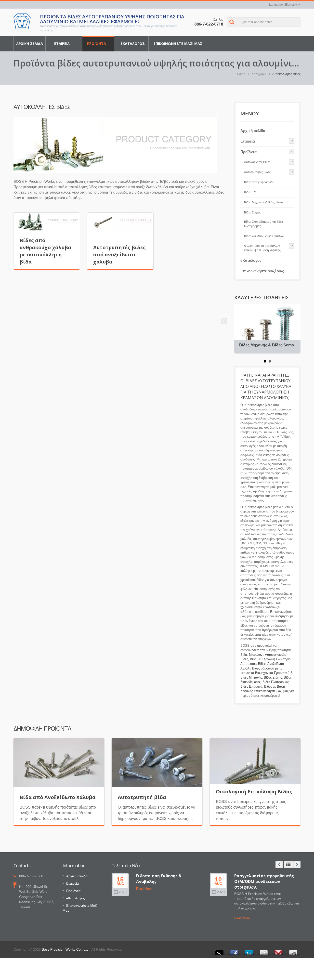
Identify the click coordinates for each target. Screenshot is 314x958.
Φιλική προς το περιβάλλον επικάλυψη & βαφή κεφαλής (262, 248)
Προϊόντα (97, 43)
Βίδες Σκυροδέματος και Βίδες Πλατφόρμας (264, 224)
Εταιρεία (62, 43)
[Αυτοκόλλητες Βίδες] (115, 145)
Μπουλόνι (256, 654)
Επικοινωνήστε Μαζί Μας (178, 43)
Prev (279, 864)
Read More (144, 889)
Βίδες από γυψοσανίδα (259, 182)
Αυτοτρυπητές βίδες (257, 172)
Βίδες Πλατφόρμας (275, 682)
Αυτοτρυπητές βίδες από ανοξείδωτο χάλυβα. (119, 254)
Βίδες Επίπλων (251, 686)
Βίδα (243, 654)
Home (241, 74)
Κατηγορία (258, 74)
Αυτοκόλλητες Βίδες (257, 162)
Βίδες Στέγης (252, 212)
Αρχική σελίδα (29, 43)
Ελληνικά (291, 4)
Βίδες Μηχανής (251, 677)
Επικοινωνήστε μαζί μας (271, 691)
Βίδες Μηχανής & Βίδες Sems (266, 345)
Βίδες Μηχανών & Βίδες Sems (263, 202)
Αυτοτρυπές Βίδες (253, 664)
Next (297, 864)
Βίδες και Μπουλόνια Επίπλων (264, 236)
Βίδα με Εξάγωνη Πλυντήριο (270, 659)
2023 (123, 892)
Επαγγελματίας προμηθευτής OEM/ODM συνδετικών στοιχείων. (264, 881)
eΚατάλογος (133, 43)
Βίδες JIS (250, 192)
